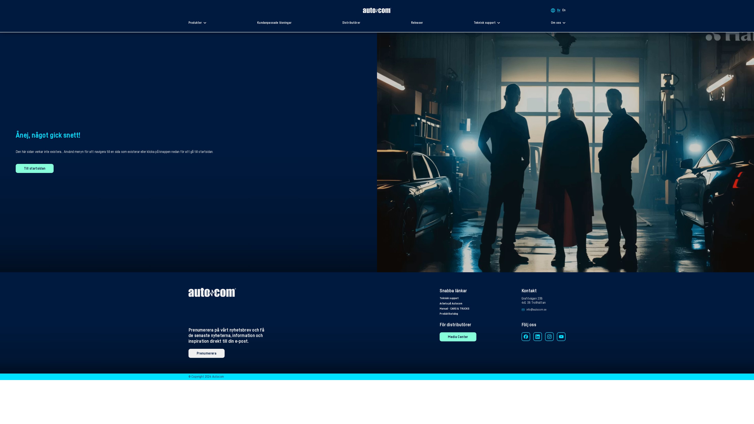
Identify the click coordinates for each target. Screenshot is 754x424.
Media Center (458, 337)
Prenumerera (206, 353)
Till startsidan (34, 168)
